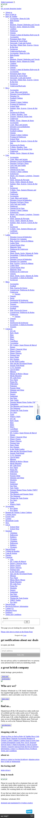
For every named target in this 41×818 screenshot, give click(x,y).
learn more (5, 699)
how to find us (6, 761)
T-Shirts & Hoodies (18, 745)
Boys (33, 736)
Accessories (22, 738)
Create (24, 635)
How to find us (13, 736)
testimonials (6, 679)
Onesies (4, 747)
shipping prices (34, 759)
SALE (27, 743)
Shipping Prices (24, 749)
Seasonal (33, 743)
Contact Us (14, 749)
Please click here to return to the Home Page (17, 632)
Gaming (4, 743)
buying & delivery (21, 759)
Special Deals (6, 745)
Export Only (34, 740)
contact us (11, 759)
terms (3, 770)
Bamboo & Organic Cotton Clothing (18, 739)
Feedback (33, 749)
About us (4, 736)
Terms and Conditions (9, 751)
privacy (8, 770)
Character (14, 738)
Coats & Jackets (31, 745)
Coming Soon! (24, 740)
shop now (5, 676)
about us (4, 759)
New (23, 743)
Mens (8, 738)
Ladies (3, 738)
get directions (6, 725)
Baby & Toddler (25, 736)
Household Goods (14, 743)
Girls (37, 736)
